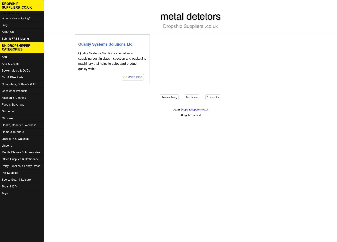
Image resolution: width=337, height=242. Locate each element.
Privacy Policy (169, 97)
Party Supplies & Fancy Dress (21, 166)
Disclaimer (192, 97)
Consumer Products (14, 91)
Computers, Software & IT (19, 84)
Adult (5, 57)
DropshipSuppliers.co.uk (194, 109)
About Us (8, 31)
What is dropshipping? (16, 18)
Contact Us (213, 97)
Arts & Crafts (10, 63)
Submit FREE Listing (15, 38)
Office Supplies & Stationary (20, 159)
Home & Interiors (13, 132)
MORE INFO (134, 77)
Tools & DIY (9, 186)
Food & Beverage (13, 104)
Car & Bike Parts (13, 77)
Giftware (7, 118)
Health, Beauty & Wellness (19, 125)
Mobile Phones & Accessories (21, 152)
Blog (5, 25)
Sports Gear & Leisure (16, 179)
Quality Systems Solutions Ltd (105, 44)
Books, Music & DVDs (16, 70)
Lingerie (7, 145)
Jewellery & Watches (15, 138)
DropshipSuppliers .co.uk (17, 5)
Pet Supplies (10, 172)
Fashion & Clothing (14, 97)
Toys (5, 193)
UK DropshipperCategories (16, 47)
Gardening (8, 111)
